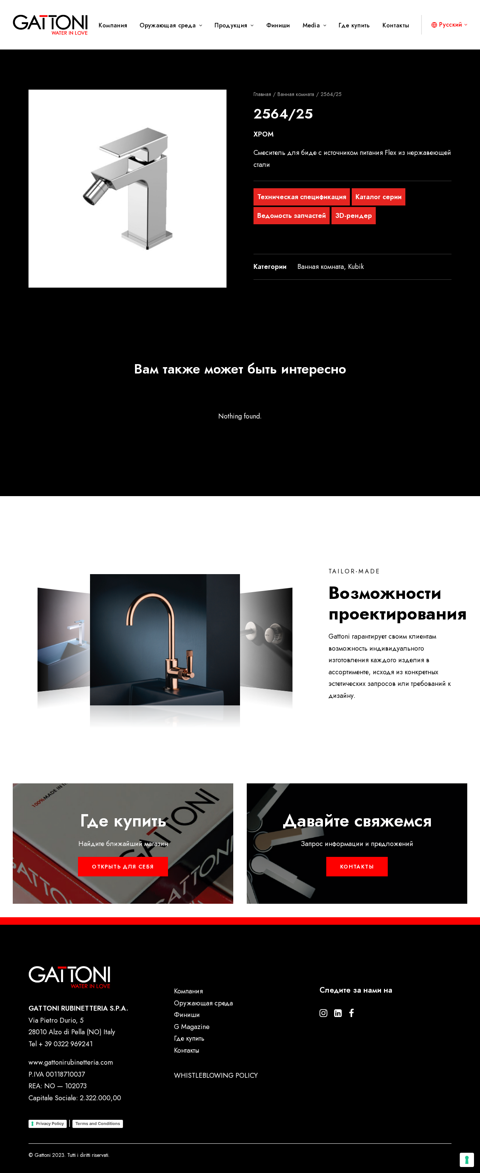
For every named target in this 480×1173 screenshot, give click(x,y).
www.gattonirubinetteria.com (70, 1062)
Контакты (396, 25)
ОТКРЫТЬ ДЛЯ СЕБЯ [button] (123, 866)
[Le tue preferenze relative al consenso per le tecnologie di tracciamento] (467, 1160)
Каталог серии (379, 197)
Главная (262, 94)
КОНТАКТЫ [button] (357, 866)
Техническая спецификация (301, 197)
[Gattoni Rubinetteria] (50, 25)
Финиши (278, 25)
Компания (113, 25)
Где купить (354, 25)
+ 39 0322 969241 (66, 1044)
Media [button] (311, 25)
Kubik (356, 267)
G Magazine (192, 1027)
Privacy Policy (50, 1123)
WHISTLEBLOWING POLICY (216, 1075)
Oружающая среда (168, 25)
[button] (127, 189)
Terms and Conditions (97, 1123)
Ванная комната (296, 94)
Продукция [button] (230, 25)
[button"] (323, 1015)
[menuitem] (116, 25)
